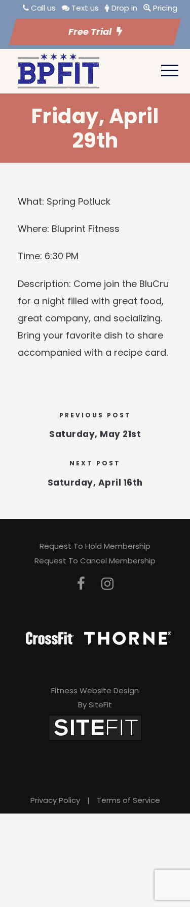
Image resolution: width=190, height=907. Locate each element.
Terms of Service (128, 800)
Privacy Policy (55, 800)
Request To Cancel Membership (95, 560)
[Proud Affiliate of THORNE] (127, 637)
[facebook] (81, 583)
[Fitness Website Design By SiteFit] (95, 727)
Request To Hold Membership (95, 546)
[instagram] (107, 583)
